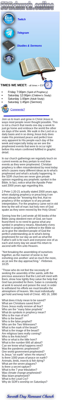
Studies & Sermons (29, 45)
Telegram (23, 32)
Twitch (21, 19)
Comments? (17, 109)
